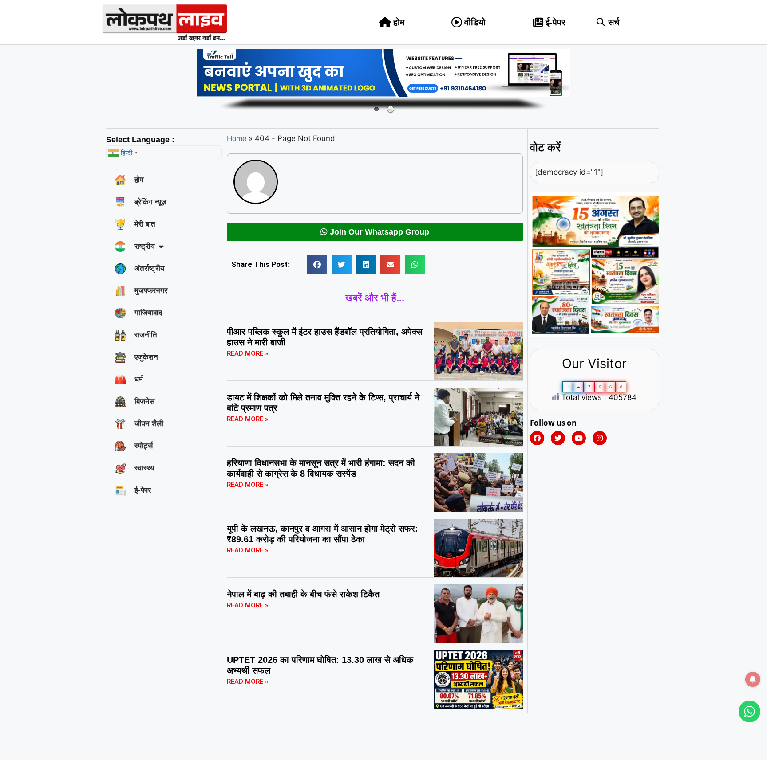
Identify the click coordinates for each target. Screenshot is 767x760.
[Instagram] (600, 438)
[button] (600, 22)
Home (236, 138)
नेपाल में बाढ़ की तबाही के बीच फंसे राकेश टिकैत (303, 594)
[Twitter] (558, 438)
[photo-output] (594, 334)
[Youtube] (579, 438)
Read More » (247, 353)
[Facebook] (537, 438)
